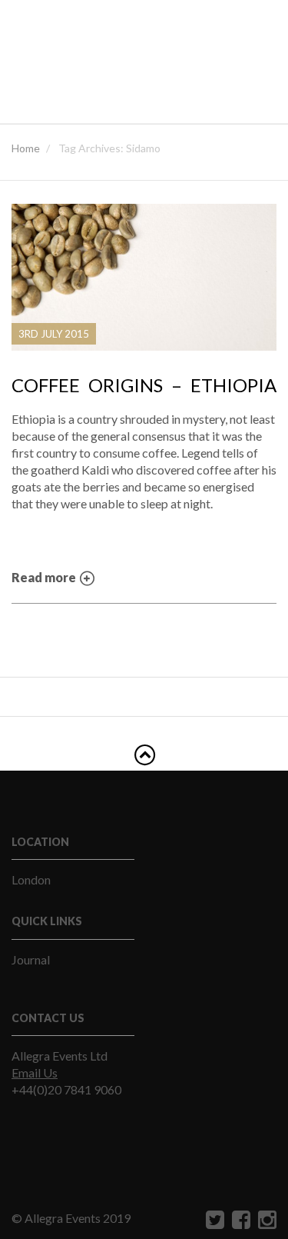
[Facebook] (239, 1219)
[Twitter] (213, 1219)
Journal (31, 959)
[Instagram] (265, 1219)
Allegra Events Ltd (60, 1055)
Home (26, 148)
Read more (45, 577)
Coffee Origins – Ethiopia (144, 385)
